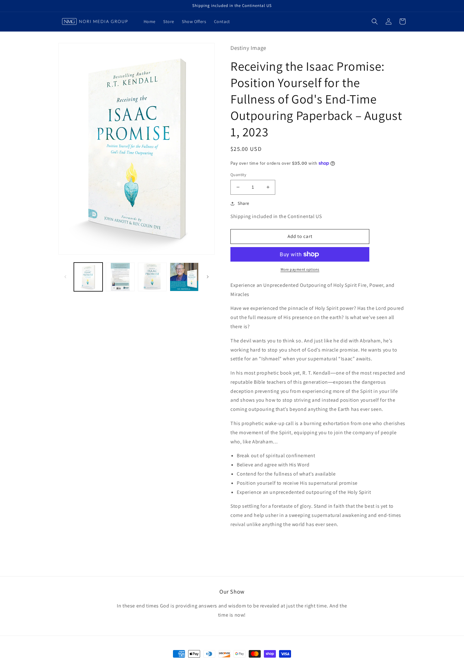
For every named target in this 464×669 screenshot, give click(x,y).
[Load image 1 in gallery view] (88, 277)
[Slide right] (208, 277)
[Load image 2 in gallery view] (120, 277)
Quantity (238, 174)
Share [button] (243, 203)
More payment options (300, 269)
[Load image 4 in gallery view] (184, 277)
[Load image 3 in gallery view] (152, 277)
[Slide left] (65, 277)
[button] (375, 21)
